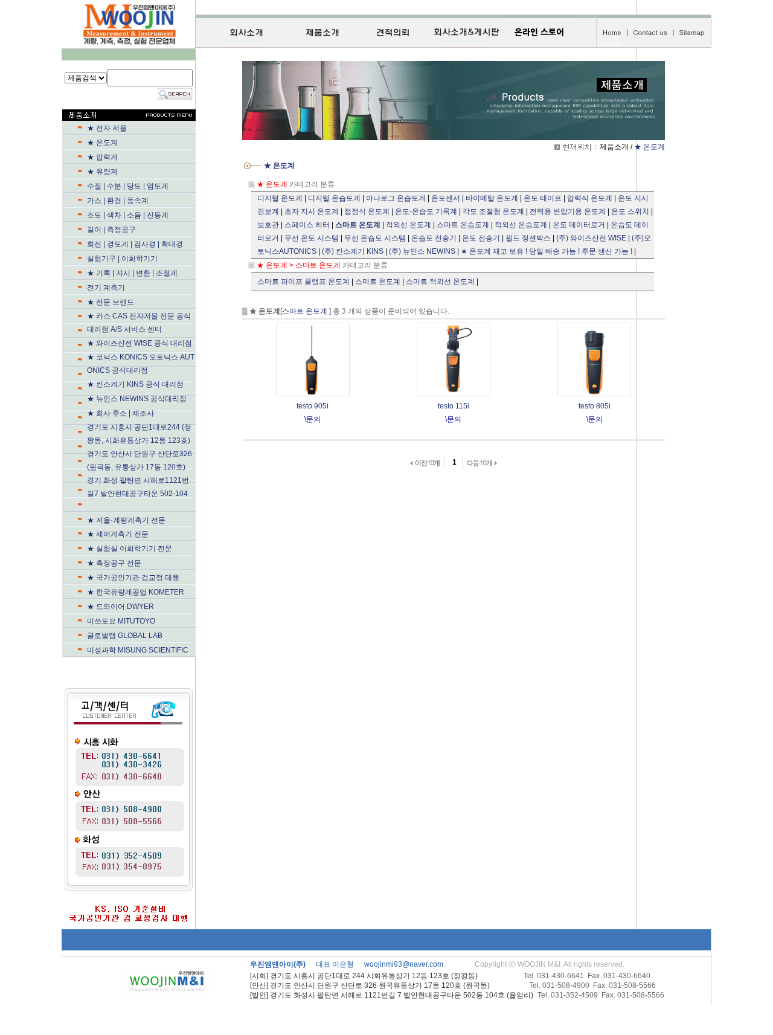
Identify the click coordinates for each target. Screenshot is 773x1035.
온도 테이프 (543, 198)
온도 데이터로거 (579, 225)
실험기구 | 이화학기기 (147, 258)
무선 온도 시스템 (311, 238)
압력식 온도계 (589, 198)
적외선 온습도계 (521, 225)
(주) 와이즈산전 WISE (591, 238)
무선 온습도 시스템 (375, 238)
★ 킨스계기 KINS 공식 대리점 (135, 384)
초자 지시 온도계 (311, 211)
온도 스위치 (630, 211)
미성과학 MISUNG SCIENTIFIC (137, 650)
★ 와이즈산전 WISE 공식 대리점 (139, 343)
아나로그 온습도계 (396, 198)
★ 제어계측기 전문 (118, 534)
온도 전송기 (481, 238)
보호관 (268, 225)
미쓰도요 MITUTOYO (146, 621)
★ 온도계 (102, 142)
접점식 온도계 (367, 211)
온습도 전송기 (434, 238)
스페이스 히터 (307, 225)
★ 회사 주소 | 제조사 (142, 413)
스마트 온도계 (377, 281)
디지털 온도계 (280, 198)
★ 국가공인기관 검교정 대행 (147, 577)
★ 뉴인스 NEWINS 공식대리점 (147, 399)
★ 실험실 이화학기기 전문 (129, 548)
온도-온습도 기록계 (426, 211)
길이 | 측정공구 (111, 229)
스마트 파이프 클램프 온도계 (303, 281)
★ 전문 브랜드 (143, 302)
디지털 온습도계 (334, 198)
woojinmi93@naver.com (403, 964)
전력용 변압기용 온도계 (568, 211)
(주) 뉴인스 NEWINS (422, 251)
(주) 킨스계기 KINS (352, 251)
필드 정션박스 (528, 238)
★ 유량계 (146, 171)
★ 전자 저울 (107, 128)
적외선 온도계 (408, 225)
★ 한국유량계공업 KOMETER (135, 592)
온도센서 (445, 198)
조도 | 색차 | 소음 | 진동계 (127, 215)
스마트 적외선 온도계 (440, 281)
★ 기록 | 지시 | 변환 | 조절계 (147, 273)
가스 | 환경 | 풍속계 (118, 200)
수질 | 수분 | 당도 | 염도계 (127, 186)
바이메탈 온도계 (492, 198)
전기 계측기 (146, 287)
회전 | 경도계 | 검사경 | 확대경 (135, 244)
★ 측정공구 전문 (114, 563)
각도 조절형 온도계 (493, 211)
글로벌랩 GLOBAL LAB (124, 635)
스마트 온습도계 (463, 225)
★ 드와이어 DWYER (146, 606)
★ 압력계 (102, 157)
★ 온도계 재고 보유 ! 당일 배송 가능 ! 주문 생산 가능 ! (546, 251)
